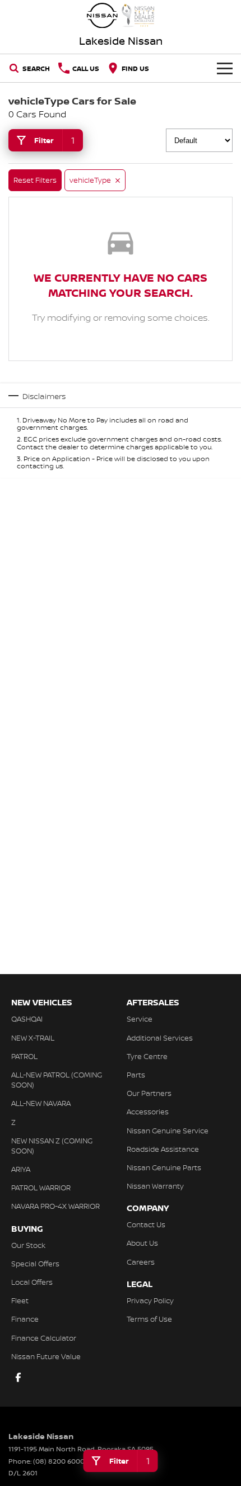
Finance (25, 1319)
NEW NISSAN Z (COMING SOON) (51, 1146)
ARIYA (20, 1169)
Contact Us (146, 1224)
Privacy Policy (150, 1300)
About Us (142, 1243)
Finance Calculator (43, 1338)
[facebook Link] (18, 1377)
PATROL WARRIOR (41, 1188)
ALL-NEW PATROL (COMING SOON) (56, 1080)
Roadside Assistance (163, 1149)
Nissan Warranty (155, 1186)
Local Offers (32, 1282)
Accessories (148, 1112)
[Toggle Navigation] (225, 68)
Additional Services (160, 1038)
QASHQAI (27, 1019)
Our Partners (149, 1093)
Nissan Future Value (46, 1356)
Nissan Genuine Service (167, 1131)
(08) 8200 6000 (59, 1461)
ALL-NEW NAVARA (41, 1103)
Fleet (20, 1300)
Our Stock (28, 1245)
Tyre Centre (147, 1056)
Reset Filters (35, 180)
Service (139, 1019)
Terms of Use (149, 1319)
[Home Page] (120, 15)
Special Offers (35, 1264)
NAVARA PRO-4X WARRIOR (55, 1206)
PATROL (24, 1056)
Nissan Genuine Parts (164, 1167)
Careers (141, 1262)
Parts (136, 1075)
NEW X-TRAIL (32, 1038)
